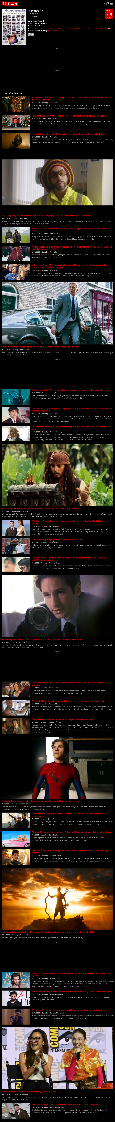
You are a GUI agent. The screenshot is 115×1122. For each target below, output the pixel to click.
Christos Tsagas (39, 28)
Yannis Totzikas (91, 28)
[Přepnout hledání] (104, 3)
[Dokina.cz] (10, 3)
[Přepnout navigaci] (108, 3)
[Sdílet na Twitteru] (32, 34)
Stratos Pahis (102, 28)
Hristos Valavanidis (77, 28)
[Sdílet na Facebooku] (29, 34)
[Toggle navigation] (111, 3)
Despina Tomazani (62, 28)
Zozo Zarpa (50, 28)
